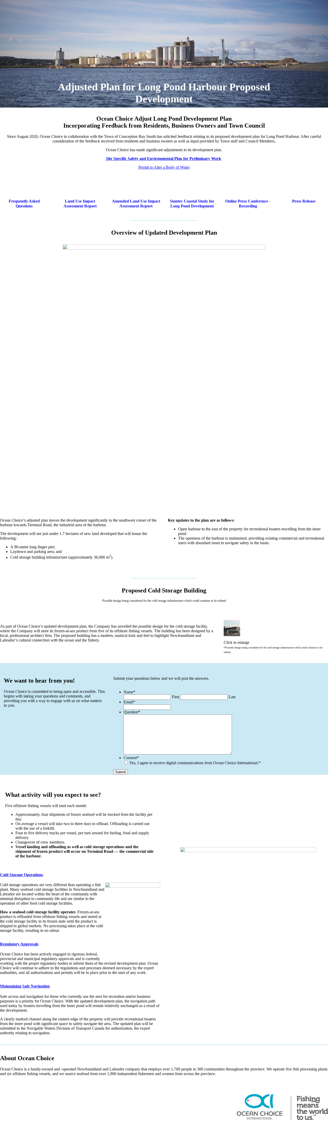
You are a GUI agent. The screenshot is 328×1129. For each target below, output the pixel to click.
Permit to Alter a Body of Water (164, 167)
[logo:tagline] (282, 1107)
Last (232, 697)
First (175, 697)
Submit (120, 772)
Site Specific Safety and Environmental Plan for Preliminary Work (163, 158)
